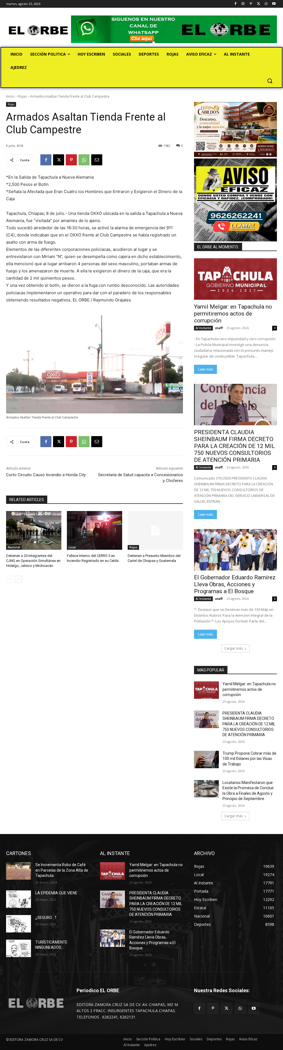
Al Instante (203, 328)
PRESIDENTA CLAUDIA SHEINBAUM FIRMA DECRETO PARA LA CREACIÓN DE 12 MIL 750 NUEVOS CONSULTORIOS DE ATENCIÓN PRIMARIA (234, 446)
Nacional (14, 547)
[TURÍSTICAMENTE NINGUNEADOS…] (18, 948)
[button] (269, 80)
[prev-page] (9, 579)
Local (72, 547)
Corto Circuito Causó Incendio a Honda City (46, 474)
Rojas (22, 96)
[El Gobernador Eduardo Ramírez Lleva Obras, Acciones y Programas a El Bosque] (235, 549)
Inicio (10, 96)
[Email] (96, 159)
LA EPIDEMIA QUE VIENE (56, 893)
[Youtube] (274, 4)
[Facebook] (235, 4)
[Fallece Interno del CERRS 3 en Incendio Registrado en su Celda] (94, 530)
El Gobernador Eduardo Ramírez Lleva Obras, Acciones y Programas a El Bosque (235, 584)
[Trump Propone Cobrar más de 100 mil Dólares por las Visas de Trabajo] (206, 759)
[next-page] (18, 579)
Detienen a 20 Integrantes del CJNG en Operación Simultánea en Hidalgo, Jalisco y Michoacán (33, 561)
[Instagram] (243, 4)
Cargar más (233, 648)
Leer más (205, 369)
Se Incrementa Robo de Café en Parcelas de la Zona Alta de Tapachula (61, 870)
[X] (258, 4)
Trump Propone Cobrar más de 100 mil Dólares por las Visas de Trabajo (249, 758)
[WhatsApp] (266, 4)
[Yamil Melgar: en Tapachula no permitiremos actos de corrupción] (235, 279)
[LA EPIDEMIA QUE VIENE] (18, 899)
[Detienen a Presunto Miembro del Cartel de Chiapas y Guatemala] (155, 530)
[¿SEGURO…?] (18, 923)
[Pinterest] (251, 4)
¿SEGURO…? (45, 917)
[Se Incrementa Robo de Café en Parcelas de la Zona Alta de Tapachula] (18, 871)
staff (219, 328)
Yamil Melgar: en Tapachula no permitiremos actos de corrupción (233, 313)
